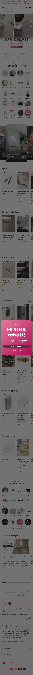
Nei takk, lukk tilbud (16, 350)
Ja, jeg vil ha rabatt (16, 346)
